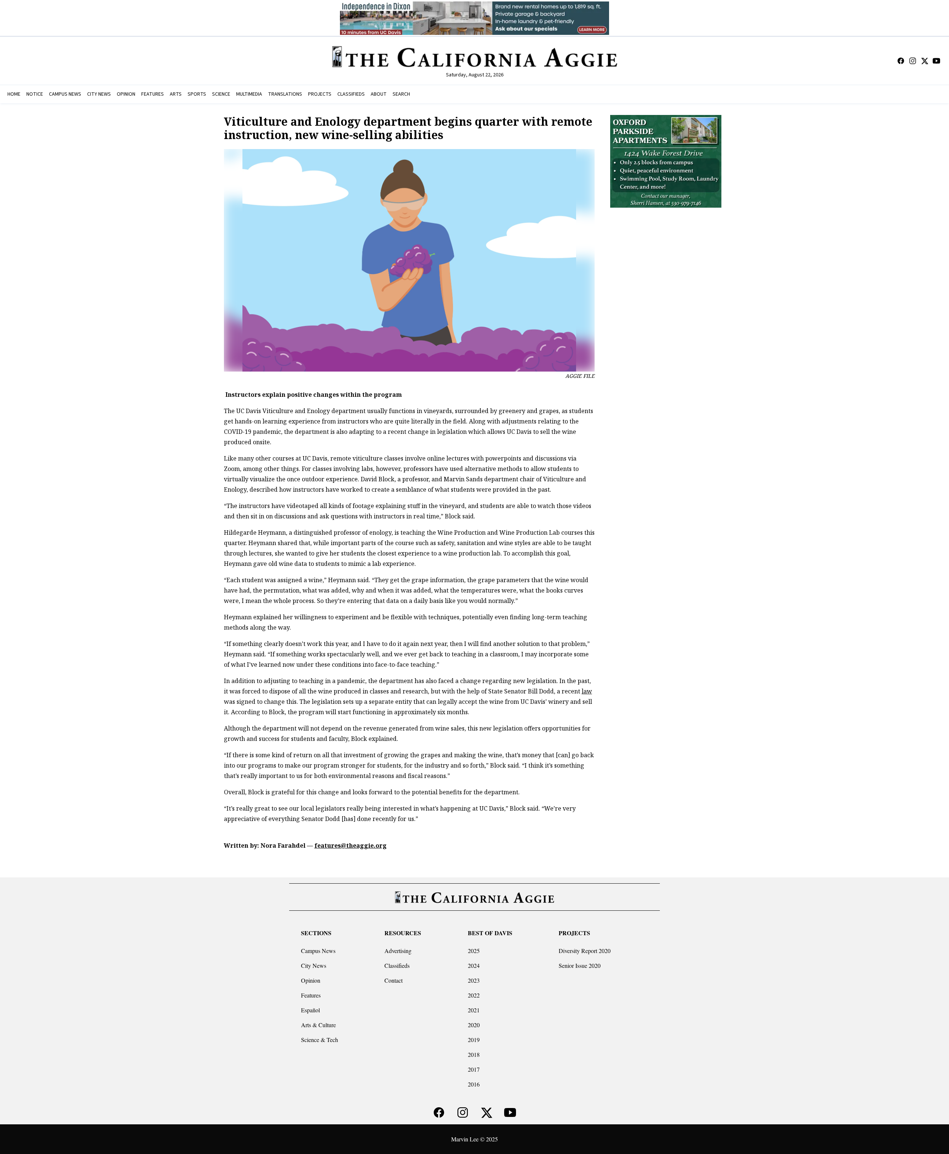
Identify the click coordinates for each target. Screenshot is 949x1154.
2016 (474, 1084)
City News (313, 965)
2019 (474, 1039)
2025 (474, 950)
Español (310, 1010)
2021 (474, 1010)
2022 (474, 995)
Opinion (310, 980)
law (587, 691)
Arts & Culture (318, 1025)
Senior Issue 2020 (580, 965)
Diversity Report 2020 (585, 950)
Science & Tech (319, 1039)
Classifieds (397, 965)
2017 (474, 1069)
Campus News (318, 950)
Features (311, 995)
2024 (474, 965)
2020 (474, 1025)
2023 (474, 980)
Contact (393, 980)
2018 (474, 1054)
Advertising (397, 950)
